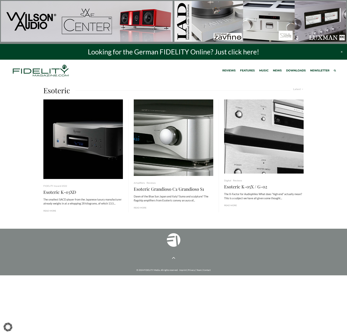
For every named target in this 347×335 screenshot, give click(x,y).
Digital (227, 180)
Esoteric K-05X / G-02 (245, 186)
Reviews (229, 70)
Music (264, 70)
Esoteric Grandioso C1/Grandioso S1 (169, 189)
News (277, 70)
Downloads (296, 70)
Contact (207, 270)
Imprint (183, 270)
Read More (49, 211)
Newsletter (319, 70)
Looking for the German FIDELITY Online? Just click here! (173, 52)
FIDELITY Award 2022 (55, 186)
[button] (8, 327)
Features (247, 70)
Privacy (191, 270)
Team (199, 270)
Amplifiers (139, 183)
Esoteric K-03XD (59, 192)
